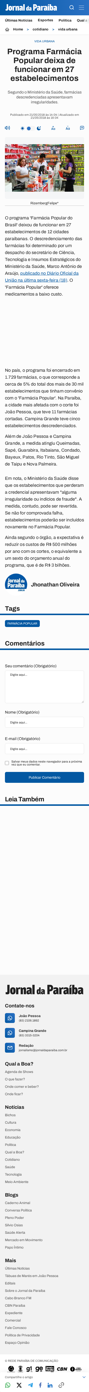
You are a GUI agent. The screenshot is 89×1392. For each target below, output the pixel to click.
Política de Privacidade (22, 1335)
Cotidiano (12, 1159)
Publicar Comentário (44, 777)
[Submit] (71, 7)
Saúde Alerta (15, 1232)
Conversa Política (18, 1210)
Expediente (13, 1313)
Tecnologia (13, 1174)
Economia (13, 1130)
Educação (13, 1137)
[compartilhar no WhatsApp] (7, 1385)
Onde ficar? (14, 1094)
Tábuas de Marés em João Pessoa (31, 1276)
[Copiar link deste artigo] (61, 1385)
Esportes (45, 20)
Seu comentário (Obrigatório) (31, 666)
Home (18, 29)
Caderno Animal (17, 1203)
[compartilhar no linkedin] (50, 1385)
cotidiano (40, 29)
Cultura (10, 1122)
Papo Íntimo (14, 1247)
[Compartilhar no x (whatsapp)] (19, 1385)
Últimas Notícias (18, 20)
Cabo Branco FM (18, 1298)
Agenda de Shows (19, 1072)
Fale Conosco (15, 1328)
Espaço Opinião (17, 1343)
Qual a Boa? (14, 1152)
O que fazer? (15, 1079)
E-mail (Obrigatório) (22, 739)
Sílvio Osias (14, 1225)
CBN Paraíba (15, 1305)
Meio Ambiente (16, 1182)
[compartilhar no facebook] (40, 1385)
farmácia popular (22, 623)
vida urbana (67, 29)
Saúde (10, 1167)
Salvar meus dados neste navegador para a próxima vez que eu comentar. (46, 763)
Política (65, 20)
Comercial (13, 1320)
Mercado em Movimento (24, 1240)
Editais (10, 1283)
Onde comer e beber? (22, 1087)
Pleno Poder (14, 1218)
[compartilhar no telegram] (30, 1385)
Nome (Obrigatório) (22, 712)
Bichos (10, 1115)
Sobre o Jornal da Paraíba (25, 1291)
